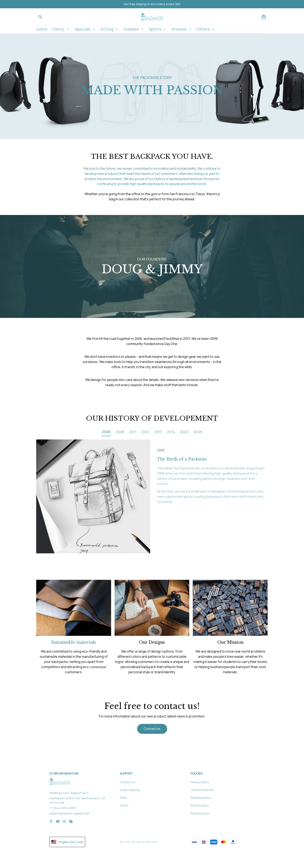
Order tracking (130, 790)
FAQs (123, 798)
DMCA (124, 805)
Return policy (200, 805)
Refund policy (200, 813)
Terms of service (202, 790)
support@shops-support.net (69, 813)
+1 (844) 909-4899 (62, 808)
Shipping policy (201, 798)
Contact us (127, 782)
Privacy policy (200, 782)
